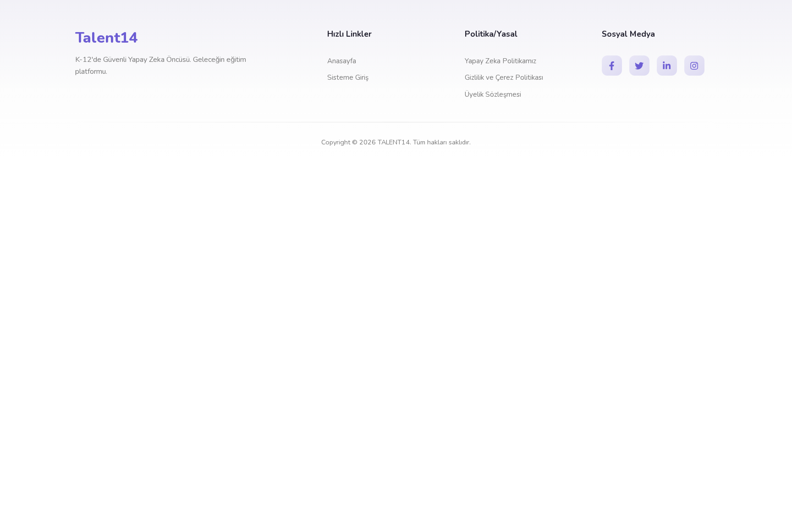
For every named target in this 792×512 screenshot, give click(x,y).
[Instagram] (694, 65)
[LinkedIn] (667, 65)
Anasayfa (341, 61)
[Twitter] (639, 65)
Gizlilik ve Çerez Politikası (504, 77)
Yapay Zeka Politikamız (500, 61)
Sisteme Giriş (347, 77)
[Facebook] (612, 65)
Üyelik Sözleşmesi (493, 94)
